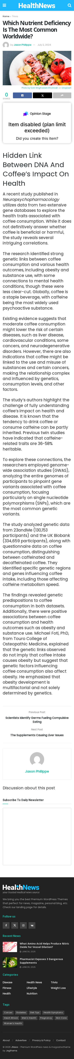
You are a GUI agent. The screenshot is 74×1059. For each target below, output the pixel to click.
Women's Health (13, 1023)
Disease (7, 982)
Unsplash (66, 87)
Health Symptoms (53, 1012)
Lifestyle (32, 988)
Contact (61, 1040)
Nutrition (32, 993)
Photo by (26, 87)
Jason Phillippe (22, 45)
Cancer (8, 1012)
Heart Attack (11, 1017)
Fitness (7, 988)
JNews (14, 1047)
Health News (34, 982)
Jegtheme (11, 1050)
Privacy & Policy (41, 1040)
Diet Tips (35, 1012)
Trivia (15, 16)
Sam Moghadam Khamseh (44, 87)
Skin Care (61, 1017)
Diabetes (21, 1012)
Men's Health (29, 1017)
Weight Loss (58, 988)
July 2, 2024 (44, 45)
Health (7, 993)
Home (6, 16)
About (6, 1040)
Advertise (21, 1040)
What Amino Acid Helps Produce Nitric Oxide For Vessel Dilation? (44, 945)
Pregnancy (46, 1017)
